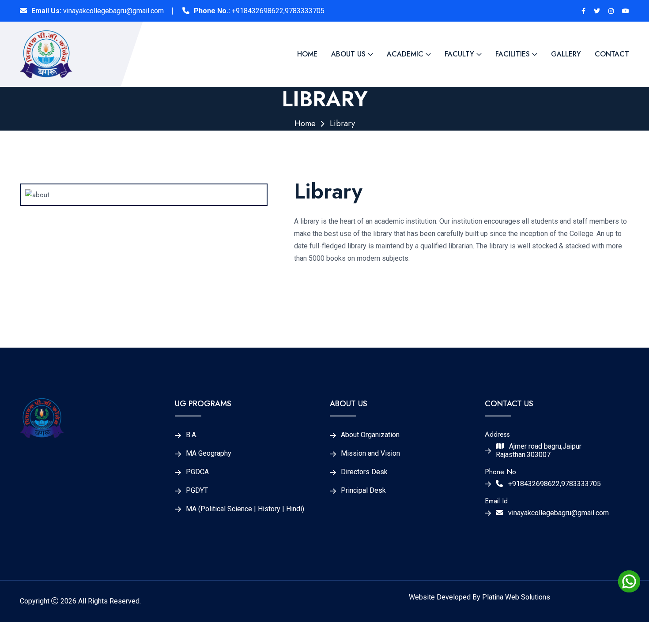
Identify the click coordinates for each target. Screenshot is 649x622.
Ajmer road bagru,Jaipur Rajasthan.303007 (538, 450)
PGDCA (197, 472)
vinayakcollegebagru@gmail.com (113, 11)
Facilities (512, 54)
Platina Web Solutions (516, 597)
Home (307, 54)
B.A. (191, 435)
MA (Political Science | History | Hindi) (245, 509)
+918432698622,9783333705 (278, 11)
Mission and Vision (370, 453)
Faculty (459, 54)
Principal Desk (363, 491)
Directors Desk (364, 472)
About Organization (370, 435)
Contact (612, 54)
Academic (405, 54)
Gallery (566, 54)
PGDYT (197, 491)
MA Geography (208, 453)
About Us (348, 54)
